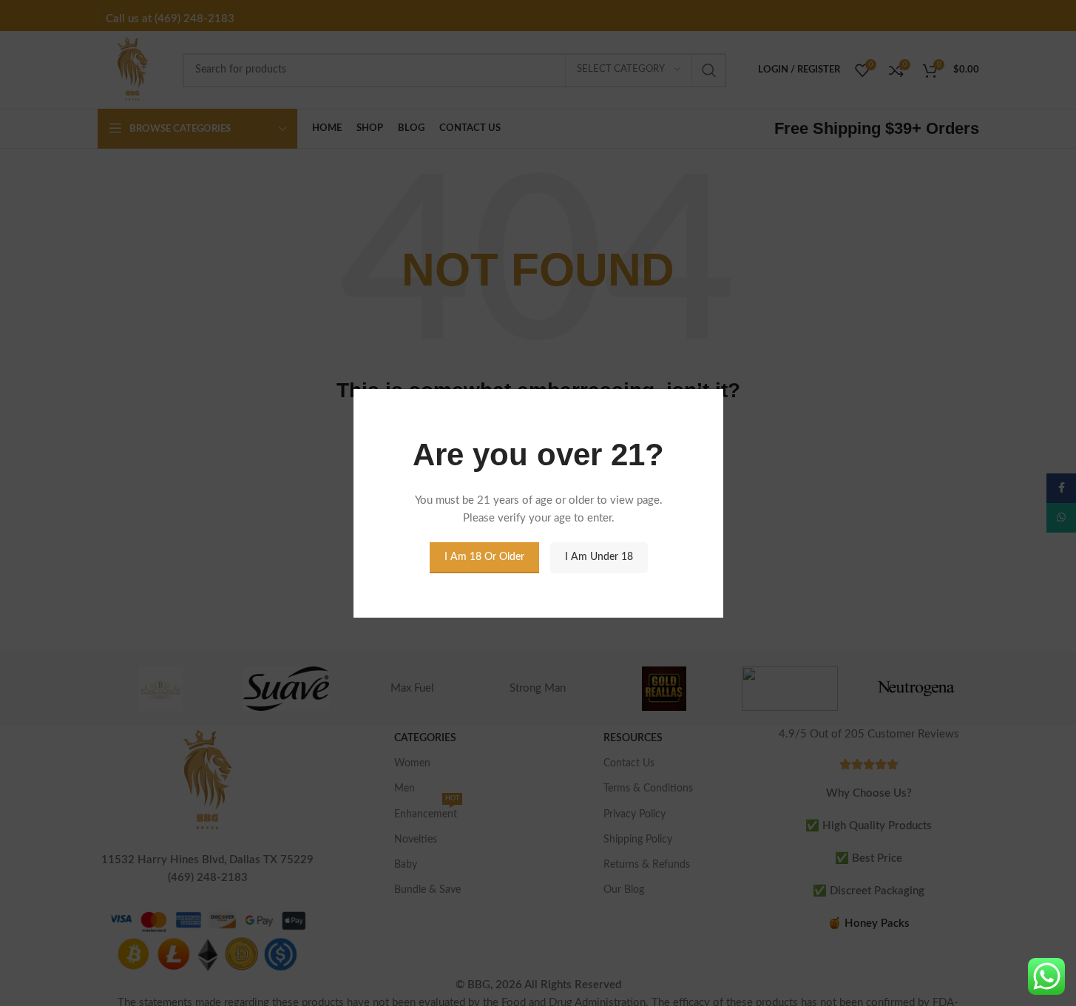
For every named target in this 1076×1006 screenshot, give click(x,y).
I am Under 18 (598, 557)
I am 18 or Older (484, 557)
